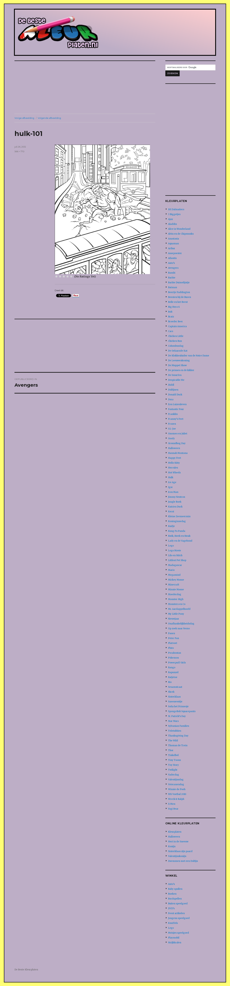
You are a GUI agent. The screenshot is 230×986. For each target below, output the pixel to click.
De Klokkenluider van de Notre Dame (188, 355)
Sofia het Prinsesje (178, 706)
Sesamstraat (175, 687)
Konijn (171, 846)
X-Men (171, 804)
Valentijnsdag (176, 779)
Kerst (171, 511)
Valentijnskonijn (177, 856)
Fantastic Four (176, 409)
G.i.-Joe (172, 428)
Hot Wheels (174, 472)
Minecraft (173, 584)
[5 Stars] (71, 276)
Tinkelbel (173, 755)
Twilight (172, 769)
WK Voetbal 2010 (177, 794)
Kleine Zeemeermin (179, 516)
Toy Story (173, 765)
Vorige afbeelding (24, 118)
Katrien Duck (175, 506)
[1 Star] (56, 276)
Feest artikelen (176, 913)
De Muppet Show (177, 365)
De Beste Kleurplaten (26, 969)
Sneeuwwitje (175, 701)
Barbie (171, 277)
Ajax (170, 219)
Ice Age (172, 482)
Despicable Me (176, 380)
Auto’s (171, 263)
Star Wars (173, 721)
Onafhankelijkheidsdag (181, 623)
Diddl (171, 384)
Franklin (173, 414)
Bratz (171, 316)
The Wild (173, 740)
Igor (170, 487)
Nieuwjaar (173, 618)
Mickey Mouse (176, 579)
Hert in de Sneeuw (178, 841)
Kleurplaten (174, 831)
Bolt (170, 311)
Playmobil (173, 937)
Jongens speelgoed (179, 918)
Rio (170, 682)
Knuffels (173, 923)
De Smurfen (175, 375)
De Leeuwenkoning (179, 360)
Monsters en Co (176, 604)
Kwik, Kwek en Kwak (179, 536)
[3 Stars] (63, 276)
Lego (171, 545)
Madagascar (175, 565)
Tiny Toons (174, 760)
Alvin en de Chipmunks (181, 233)
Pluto (171, 648)
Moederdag (174, 594)
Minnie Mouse (176, 589)
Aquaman (173, 243)
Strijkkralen (174, 942)
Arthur (171, 248)
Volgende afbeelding (49, 118)
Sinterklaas (174, 696)
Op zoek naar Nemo (179, 628)
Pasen (171, 633)
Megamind (174, 574)
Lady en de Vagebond (180, 540)
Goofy (171, 438)
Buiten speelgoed (178, 903)
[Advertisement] (85, 87)
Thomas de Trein (177, 745)
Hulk (170, 477)
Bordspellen (175, 898)
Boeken (172, 893)
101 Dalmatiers (176, 209)
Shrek (171, 691)
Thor (170, 750)
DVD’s (171, 908)
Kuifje (171, 526)
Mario (171, 570)
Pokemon (173, 657)
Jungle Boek (174, 501)
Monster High (175, 599)
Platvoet (172, 643)
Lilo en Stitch (175, 555)
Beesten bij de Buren (179, 297)
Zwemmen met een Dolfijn (183, 861)
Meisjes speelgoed (178, 932)
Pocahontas (174, 652)
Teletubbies (174, 730)
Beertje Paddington (179, 292)
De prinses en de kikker (181, 370)
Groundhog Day (177, 443)
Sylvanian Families (178, 726)
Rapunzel (173, 672)
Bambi (171, 272)
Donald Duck (175, 394)
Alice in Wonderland (179, 229)
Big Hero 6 (174, 306)
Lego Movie (174, 550)
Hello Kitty (174, 462)
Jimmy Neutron (176, 497)
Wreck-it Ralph (176, 799)
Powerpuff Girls (177, 662)
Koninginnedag (177, 521)
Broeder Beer (175, 321)
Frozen (172, 423)
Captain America (177, 326)
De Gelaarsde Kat (177, 350)
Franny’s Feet (175, 419)
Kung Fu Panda (176, 531)
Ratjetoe (172, 677)
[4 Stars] (67, 276)
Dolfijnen (173, 389)
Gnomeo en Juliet (177, 433)
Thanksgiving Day (178, 735)
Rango (171, 667)
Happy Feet (174, 458)
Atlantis (172, 258)
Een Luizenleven (177, 404)
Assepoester (175, 253)
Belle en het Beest (178, 302)
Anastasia (173, 238)
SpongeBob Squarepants (181, 711)
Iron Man (173, 492)
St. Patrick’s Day (177, 716)
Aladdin (172, 224)
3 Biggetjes (174, 214)
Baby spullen (175, 889)
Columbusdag (176, 345)
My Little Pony (176, 613)
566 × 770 (19, 151)
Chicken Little (175, 336)
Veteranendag (176, 784)
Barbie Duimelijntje (179, 282)
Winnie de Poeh (176, 789)
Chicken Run (175, 341)
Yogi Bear (173, 808)
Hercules (173, 467)
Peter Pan (173, 638)
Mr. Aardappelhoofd (179, 609)
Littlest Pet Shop (177, 560)
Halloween (174, 448)
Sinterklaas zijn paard (180, 851)
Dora (170, 399)
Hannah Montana (178, 453)
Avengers (173, 267)
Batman (172, 287)
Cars (170, 331)
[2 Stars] (60, 276)
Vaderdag (173, 774)
